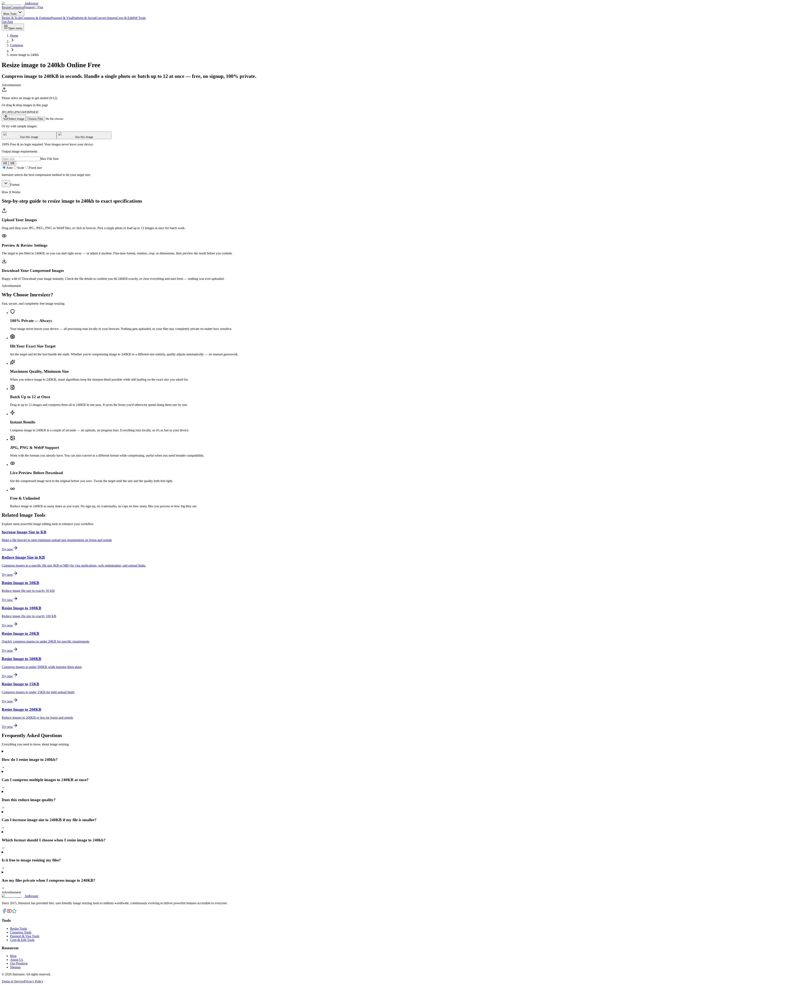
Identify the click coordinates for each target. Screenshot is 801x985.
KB (5, 163)
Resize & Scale (12, 18)
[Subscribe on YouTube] (9, 912)
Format (14, 184)
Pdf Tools (139, 18)
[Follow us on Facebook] (4, 912)
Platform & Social (84, 18)
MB (12, 163)
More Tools (10, 13)
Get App (7, 21)
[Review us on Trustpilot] (14, 912)
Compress (17, 7)
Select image (16, 118)
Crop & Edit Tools (22, 940)
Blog (13, 956)
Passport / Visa (33, 7)
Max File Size (49, 158)
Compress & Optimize (36, 18)
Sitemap (15, 967)
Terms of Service (13, 981)
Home (14, 35)
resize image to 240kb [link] (24, 55)
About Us (16, 959)
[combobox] (6, 183)
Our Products (19, 963)
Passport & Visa (61, 18)
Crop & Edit (125, 18)
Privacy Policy (33, 981)
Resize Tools (18, 928)
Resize (6, 7)
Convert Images (106, 18)
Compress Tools (20, 932)
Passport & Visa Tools (24, 936)
